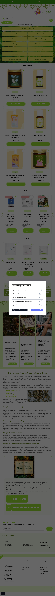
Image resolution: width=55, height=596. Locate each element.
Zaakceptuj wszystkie (37, 310)
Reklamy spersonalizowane (21, 305)
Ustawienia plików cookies (21, 286)
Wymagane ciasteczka (20, 290)
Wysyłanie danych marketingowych (23, 301)
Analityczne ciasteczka (20, 297)
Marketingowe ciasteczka (21, 294)
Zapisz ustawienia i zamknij (19, 310)
